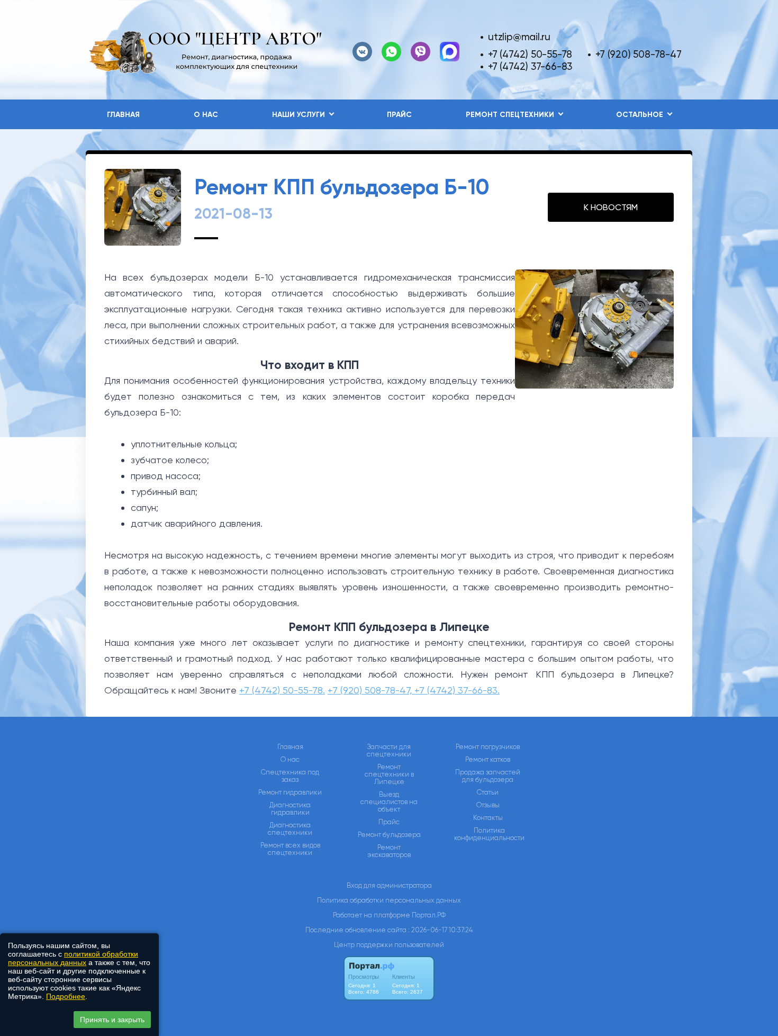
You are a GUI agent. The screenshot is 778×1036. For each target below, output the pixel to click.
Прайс (399, 114)
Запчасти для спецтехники (389, 750)
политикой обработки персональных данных (73, 958)
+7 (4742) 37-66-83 (530, 66)
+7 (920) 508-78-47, (371, 690)
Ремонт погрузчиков (488, 747)
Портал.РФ (429, 915)
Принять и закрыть (112, 1019)
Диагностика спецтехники (290, 829)
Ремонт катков (487, 759)
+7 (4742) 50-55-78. (282, 690)
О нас (206, 114)
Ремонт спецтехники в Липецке (389, 774)
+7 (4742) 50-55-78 (530, 54)
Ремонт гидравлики (290, 792)
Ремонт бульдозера (389, 835)
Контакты (488, 818)
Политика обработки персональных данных (389, 900)
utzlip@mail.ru (519, 37)
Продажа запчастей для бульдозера (487, 776)
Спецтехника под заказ (290, 776)
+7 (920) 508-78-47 (638, 54)
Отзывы (488, 805)
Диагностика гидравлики (290, 808)
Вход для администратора (389, 885)
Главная (123, 114)
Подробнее (65, 996)
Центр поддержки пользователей (389, 945)
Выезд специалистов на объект (389, 802)
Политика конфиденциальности (489, 834)
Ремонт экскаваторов (389, 851)
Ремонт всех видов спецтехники (290, 849)
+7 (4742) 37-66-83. (457, 690)
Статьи (488, 792)
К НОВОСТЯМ (611, 207)
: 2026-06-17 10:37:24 (440, 930)
